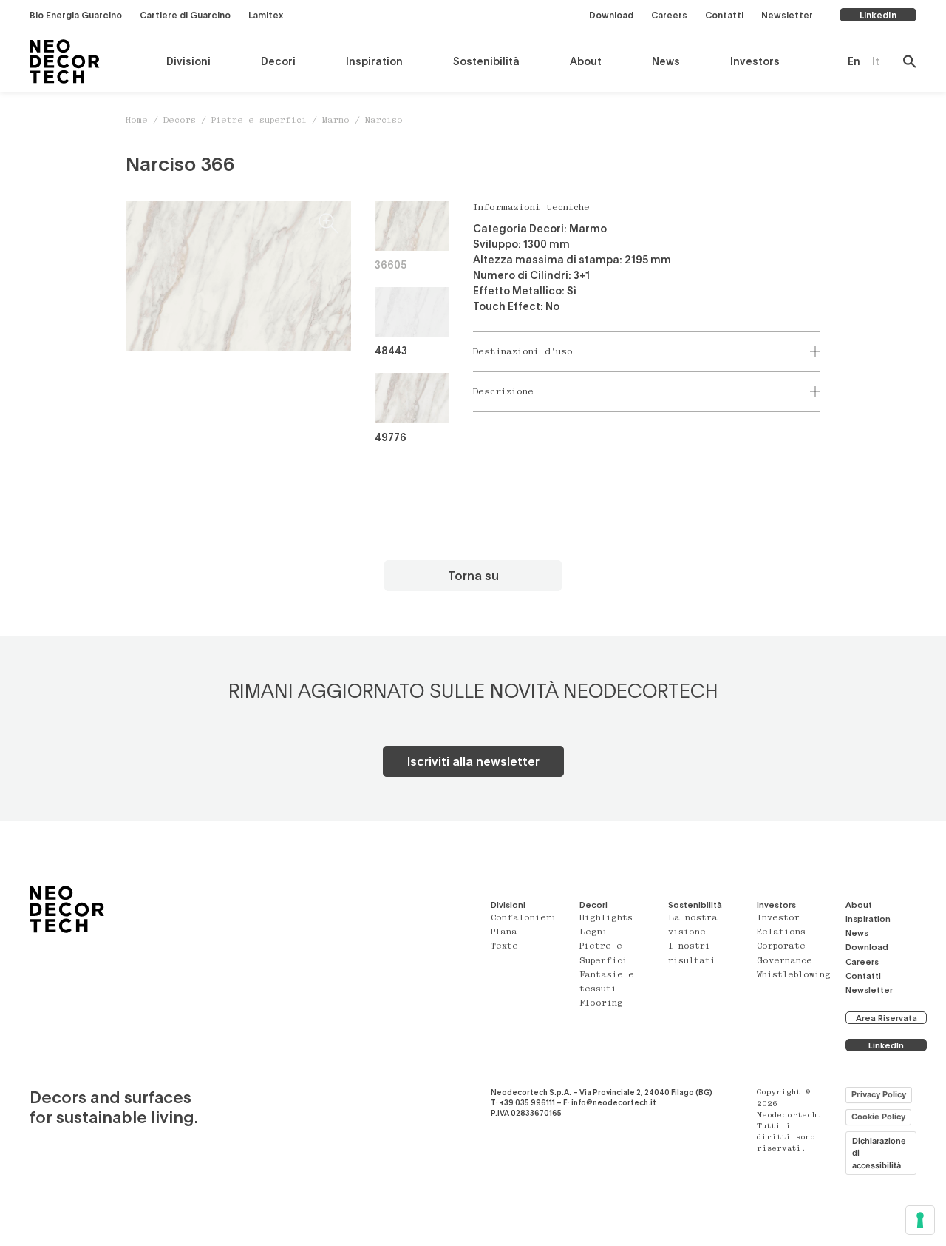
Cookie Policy (878, 1116)
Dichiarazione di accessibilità (879, 1153)
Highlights (606, 919)
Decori (278, 61)
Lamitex (265, 15)
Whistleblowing (794, 975)
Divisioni (188, 61)
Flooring (601, 1004)
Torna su (473, 575)
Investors (755, 61)
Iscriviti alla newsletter (473, 761)
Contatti (724, 15)
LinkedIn (878, 14)
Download (611, 15)
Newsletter (787, 15)
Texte (504, 947)
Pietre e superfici (259, 121)
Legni (593, 933)
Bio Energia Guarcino (76, 15)
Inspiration (374, 61)
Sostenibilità (486, 61)
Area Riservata (886, 1017)
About (586, 61)
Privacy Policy (878, 1094)
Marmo (336, 121)
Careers (669, 15)
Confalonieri (524, 919)
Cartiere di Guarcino (185, 15)
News (666, 61)
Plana (504, 933)
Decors (179, 121)
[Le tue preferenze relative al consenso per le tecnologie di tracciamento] (920, 1220)
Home (137, 121)
